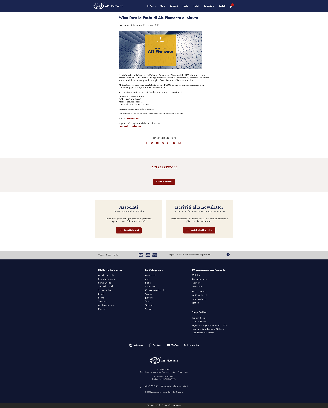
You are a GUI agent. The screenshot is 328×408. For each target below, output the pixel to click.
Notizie (195, 303)
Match (196, 6)
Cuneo (148, 294)
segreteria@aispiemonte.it (176, 386)
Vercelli (148, 309)
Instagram (136, 126)
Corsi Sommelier (106, 279)
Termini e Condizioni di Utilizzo (208, 329)
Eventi (101, 294)
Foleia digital (176, 405)
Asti (147, 279)
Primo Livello (104, 283)
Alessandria (151, 275)
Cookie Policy (199, 321)
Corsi (162, 6)
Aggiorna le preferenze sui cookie (209, 325)
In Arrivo (151, 6)
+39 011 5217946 (151, 386)
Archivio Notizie (164, 182)
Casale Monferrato (155, 290)
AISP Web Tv (199, 299)
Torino (148, 301)
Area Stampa (199, 291)
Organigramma (200, 279)
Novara (149, 298)
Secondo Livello (106, 286)
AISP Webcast (199, 295)
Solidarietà (209, 6)
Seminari (174, 6)
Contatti (222, 6)
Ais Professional (106, 305)
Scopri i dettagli (131, 230)
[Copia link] (180, 143)
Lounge (102, 298)
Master (185, 6)
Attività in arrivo (106, 275)
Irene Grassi (133, 118)
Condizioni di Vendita (203, 333)
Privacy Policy (199, 318)
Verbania (149, 305)
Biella (148, 283)
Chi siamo (197, 275)
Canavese (150, 286)
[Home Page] (108, 6)
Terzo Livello (104, 290)
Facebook (123, 126)
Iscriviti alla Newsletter (202, 230)
